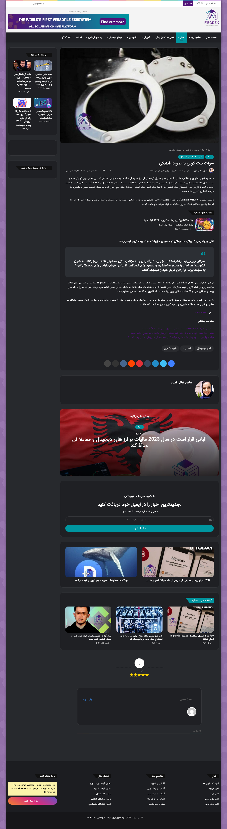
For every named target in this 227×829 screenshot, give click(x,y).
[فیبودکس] (212, 17)
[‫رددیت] (131, 363)
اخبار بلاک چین (212, 799)
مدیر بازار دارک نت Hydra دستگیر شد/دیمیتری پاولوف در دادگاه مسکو (178, 329)
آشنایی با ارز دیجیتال (155, 799)
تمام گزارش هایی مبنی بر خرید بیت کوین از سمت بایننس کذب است (91, 637)
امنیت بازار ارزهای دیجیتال (191, 156)
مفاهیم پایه (196, 37)
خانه (209, 150)
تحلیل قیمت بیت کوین (100, 783)
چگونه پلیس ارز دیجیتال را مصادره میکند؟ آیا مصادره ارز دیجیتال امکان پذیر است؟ (171, 337)
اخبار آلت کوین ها (211, 783)
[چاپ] (107, 363)
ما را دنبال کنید (31, 801)
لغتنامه (79, 37)
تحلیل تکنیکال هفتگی (101, 799)
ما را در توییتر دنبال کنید (33, 168)
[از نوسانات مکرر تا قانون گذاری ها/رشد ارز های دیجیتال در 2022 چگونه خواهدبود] (22, 103)
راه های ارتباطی (95, 37)
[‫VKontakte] (123, 363)
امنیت (186, 348)
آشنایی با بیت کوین (156, 794)
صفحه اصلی (211, 37)
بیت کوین (169, 348)
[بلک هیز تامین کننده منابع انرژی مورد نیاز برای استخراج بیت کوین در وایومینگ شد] (139, 620)
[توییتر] (163, 363)
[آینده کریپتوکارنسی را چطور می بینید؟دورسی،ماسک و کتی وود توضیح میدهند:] (22, 65)
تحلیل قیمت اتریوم (102, 788)
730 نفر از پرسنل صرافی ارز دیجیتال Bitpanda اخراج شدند (192, 637)
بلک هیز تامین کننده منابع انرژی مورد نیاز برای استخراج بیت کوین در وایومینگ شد (141, 637)
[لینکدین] (155, 363)
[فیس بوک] (171, 363)
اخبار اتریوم (214, 788)
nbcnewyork (201, 313)
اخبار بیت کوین (212, 804)
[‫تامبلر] (147, 363)
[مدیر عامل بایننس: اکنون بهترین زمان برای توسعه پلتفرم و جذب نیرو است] (43, 65)
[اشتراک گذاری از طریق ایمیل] (115, 363)
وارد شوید (88, 699)
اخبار (182, 37)
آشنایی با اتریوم (158, 783)
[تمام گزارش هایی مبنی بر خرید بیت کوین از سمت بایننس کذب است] (88, 620)
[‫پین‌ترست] (139, 363)
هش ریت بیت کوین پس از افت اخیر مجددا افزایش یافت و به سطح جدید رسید (172, 333)
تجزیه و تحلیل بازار (165, 37)
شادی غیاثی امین (200, 170)
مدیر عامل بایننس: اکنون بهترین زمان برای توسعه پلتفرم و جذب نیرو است (43, 79)
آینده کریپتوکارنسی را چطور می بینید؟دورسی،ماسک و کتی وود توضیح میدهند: (22, 81)
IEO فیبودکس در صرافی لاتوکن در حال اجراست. (44, 114)
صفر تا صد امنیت (157, 804)
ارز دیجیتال (203, 348)
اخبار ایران (214, 794)
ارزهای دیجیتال (115, 37)
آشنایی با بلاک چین (156, 788)
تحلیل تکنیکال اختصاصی (99, 804)
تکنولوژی (133, 37)
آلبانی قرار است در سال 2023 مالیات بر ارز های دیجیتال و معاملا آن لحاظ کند (139, 442)
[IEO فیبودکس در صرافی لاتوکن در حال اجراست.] (43, 103)
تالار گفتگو (66, 37)
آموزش (147, 37)
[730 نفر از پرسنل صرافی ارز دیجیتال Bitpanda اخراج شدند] (191, 620)
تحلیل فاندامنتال (103, 794)
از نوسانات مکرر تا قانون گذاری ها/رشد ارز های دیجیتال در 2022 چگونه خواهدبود (23, 118)
